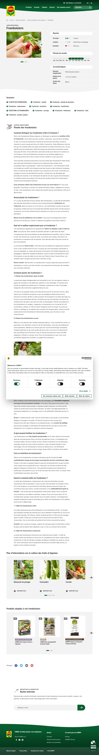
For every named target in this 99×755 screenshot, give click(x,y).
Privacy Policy (23, 751)
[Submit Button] (81, 707)
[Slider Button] (41, 44)
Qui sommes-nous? (64, 7)
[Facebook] (16, 739)
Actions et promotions (54, 742)
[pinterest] (32, 665)
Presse (67, 736)
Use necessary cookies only (52, 396)
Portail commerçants (53, 739)
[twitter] (21, 665)
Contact (49, 736)
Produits (29, 7)
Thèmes (44, 7)
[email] (26, 665)
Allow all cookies (84, 396)
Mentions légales (11, 751)
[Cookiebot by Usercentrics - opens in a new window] (83, 358)
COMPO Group (70, 739)
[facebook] (16, 665)
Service (52, 7)
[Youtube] (19, 739)
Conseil (36, 7)
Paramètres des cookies (37, 751)
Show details (83, 391)
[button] (22, 61)
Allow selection (70, 396)
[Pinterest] (22, 739)
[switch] (38, 383)
